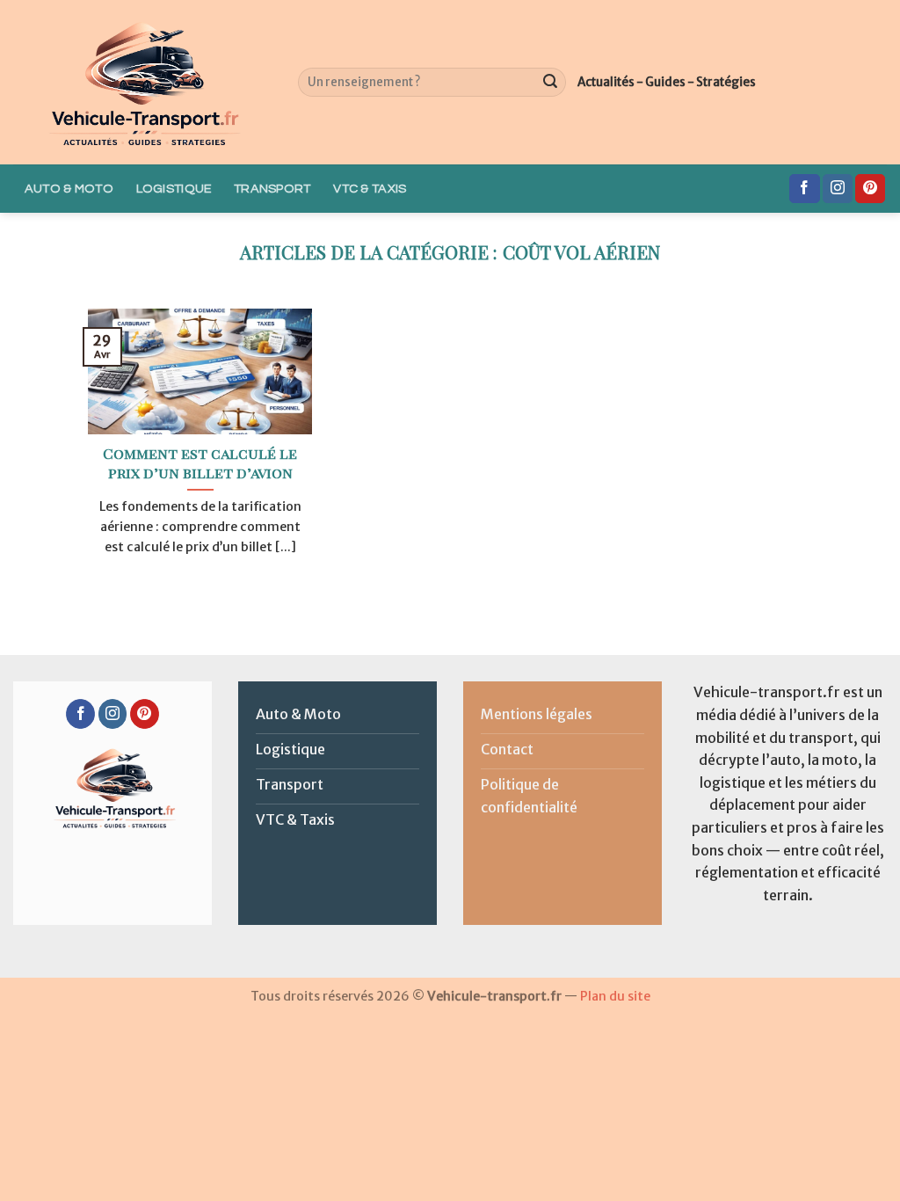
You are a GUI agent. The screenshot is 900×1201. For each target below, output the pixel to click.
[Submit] (550, 83)
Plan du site (615, 996)
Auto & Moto (69, 188)
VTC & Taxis (369, 188)
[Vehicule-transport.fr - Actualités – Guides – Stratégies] (142, 82)
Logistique (174, 188)
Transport (272, 188)
